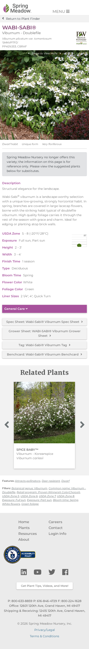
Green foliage (30, 504)
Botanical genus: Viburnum (29, 488)
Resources (27, 534)
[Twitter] (52, 572)
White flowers (11, 504)
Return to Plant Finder (23, 18)
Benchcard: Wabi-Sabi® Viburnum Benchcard (43, 354)
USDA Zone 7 (47, 496)
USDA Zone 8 (65, 496)
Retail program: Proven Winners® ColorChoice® (48, 492)
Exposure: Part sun (39, 500)
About (23, 539)
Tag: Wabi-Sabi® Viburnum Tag (43, 345)
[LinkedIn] (25, 572)
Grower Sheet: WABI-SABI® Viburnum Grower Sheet (45, 333)
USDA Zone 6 (29, 496)
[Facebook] (65, 572)
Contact (56, 528)
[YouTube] (38, 572)
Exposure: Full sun (14, 500)
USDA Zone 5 (10, 496)
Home (23, 522)
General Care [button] (15, 309)
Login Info (57, 534)
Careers (55, 522)
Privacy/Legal (44, 630)
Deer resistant (51, 480)
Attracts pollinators (27, 480)
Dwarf (65, 480)
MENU (59, 11)
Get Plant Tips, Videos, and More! (44, 585)
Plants (24, 528)
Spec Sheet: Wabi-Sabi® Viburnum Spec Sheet (43, 322)
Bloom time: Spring (65, 500)
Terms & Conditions (44, 636)
